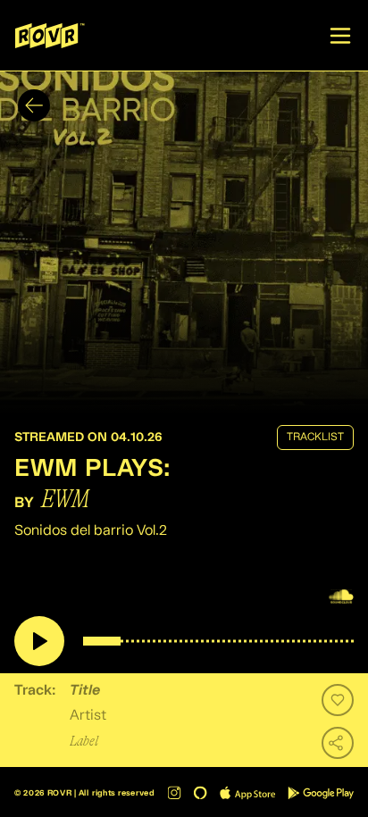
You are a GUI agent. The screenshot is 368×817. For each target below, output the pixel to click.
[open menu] (340, 35)
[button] (184, 242)
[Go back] (34, 105)
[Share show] (338, 743)
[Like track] (338, 700)
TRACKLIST (315, 437)
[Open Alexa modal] (200, 792)
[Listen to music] (39, 641)
